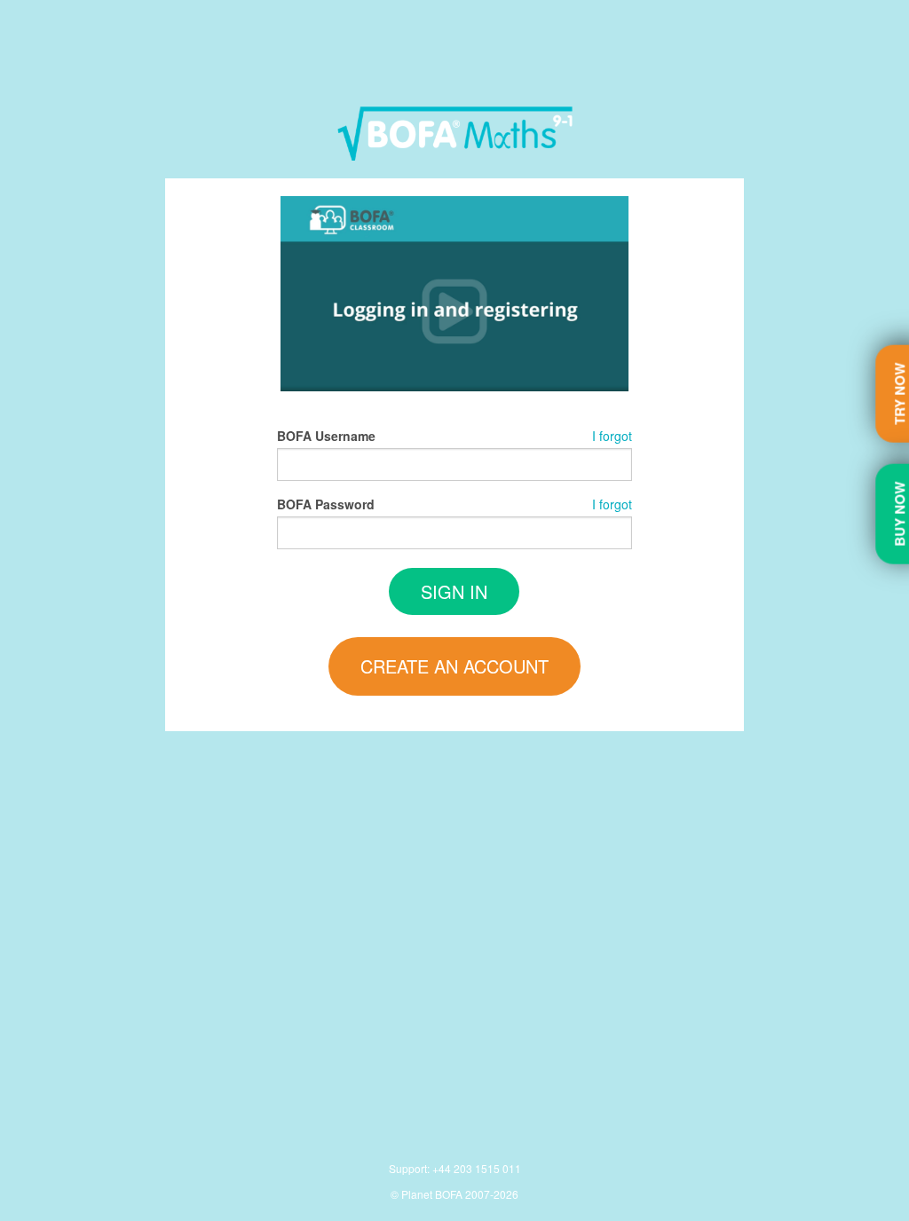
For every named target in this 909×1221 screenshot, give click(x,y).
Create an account (454, 666)
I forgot (612, 436)
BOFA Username (326, 436)
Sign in (454, 591)
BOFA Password (326, 504)
